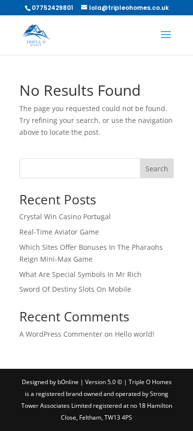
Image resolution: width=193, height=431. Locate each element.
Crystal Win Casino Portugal (65, 216)
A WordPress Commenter (60, 334)
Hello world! (134, 334)
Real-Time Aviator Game (59, 231)
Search (156, 168)
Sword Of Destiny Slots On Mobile (75, 289)
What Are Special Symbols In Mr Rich (80, 274)
